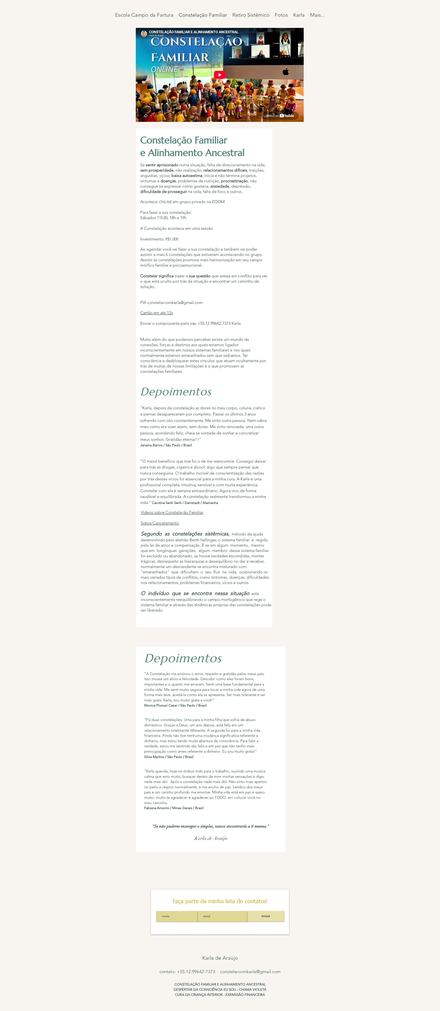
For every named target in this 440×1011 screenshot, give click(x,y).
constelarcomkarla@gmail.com (175, 302)
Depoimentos (183, 658)
